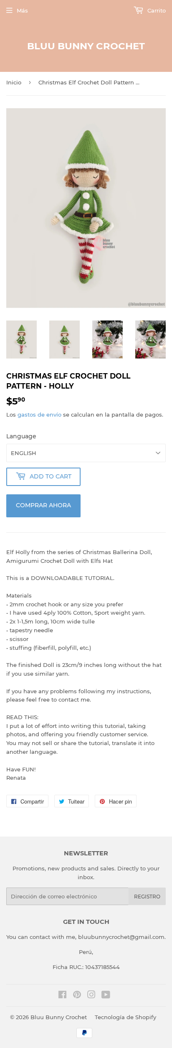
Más (22, 10)
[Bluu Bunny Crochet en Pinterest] (77, 995)
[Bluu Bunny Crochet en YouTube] (105, 995)
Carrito (156, 10)
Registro (147, 896)
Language (21, 436)
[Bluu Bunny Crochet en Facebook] (62, 995)
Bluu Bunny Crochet (86, 46)
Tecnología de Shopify (125, 1017)
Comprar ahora (43, 505)
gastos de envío (39, 414)
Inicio (13, 82)
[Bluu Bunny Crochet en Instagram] (91, 995)
